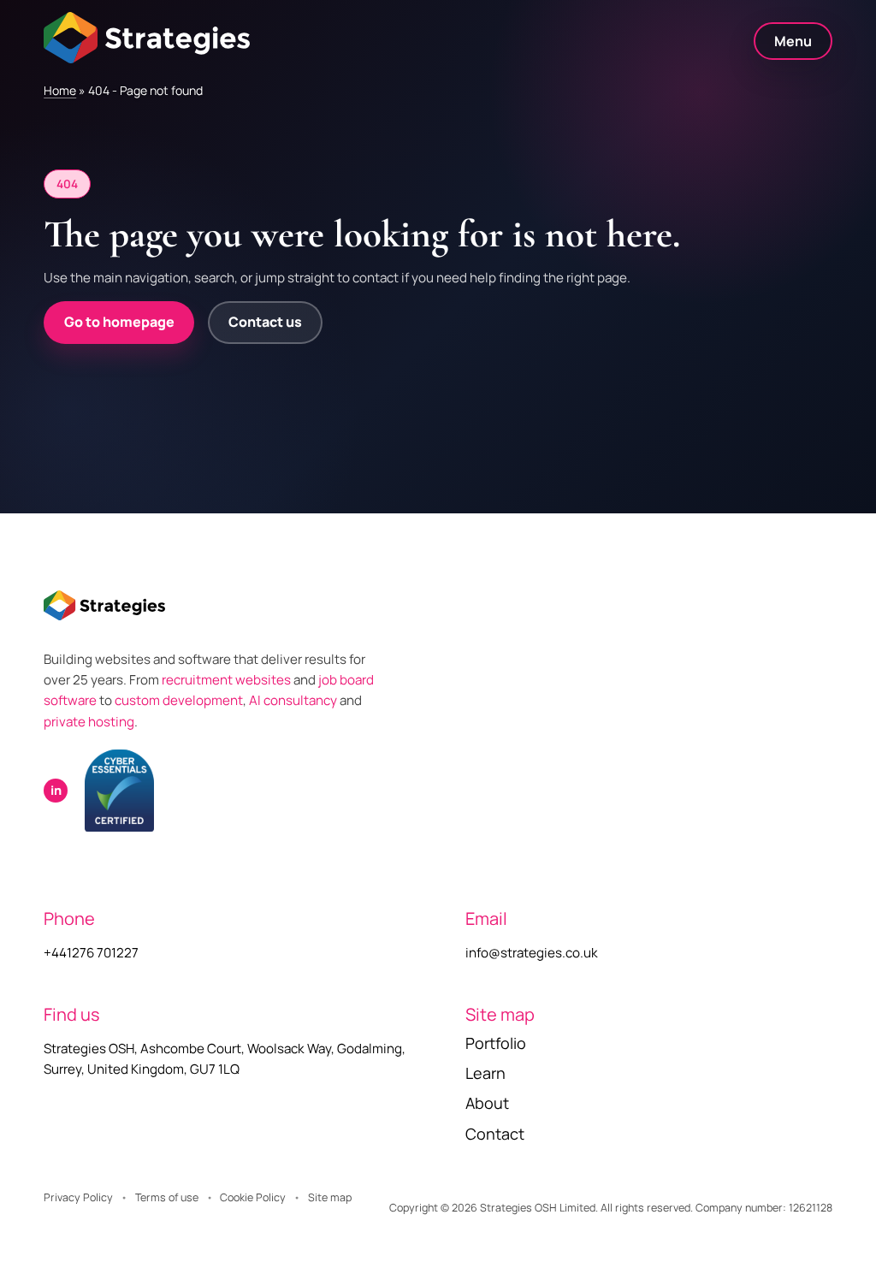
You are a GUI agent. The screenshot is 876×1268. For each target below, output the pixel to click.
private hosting (89, 722)
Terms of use (166, 1197)
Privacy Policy (78, 1197)
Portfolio (495, 1043)
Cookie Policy (253, 1197)
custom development (179, 700)
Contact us (265, 321)
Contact (494, 1133)
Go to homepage (119, 321)
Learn (485, 1073)
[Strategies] (147, 37)
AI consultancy (293, 700)
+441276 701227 (91, 953)
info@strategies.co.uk (531, 953)
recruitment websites (227, 680)
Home (60, 90)
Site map (330, 1197)
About (487, 1103)
